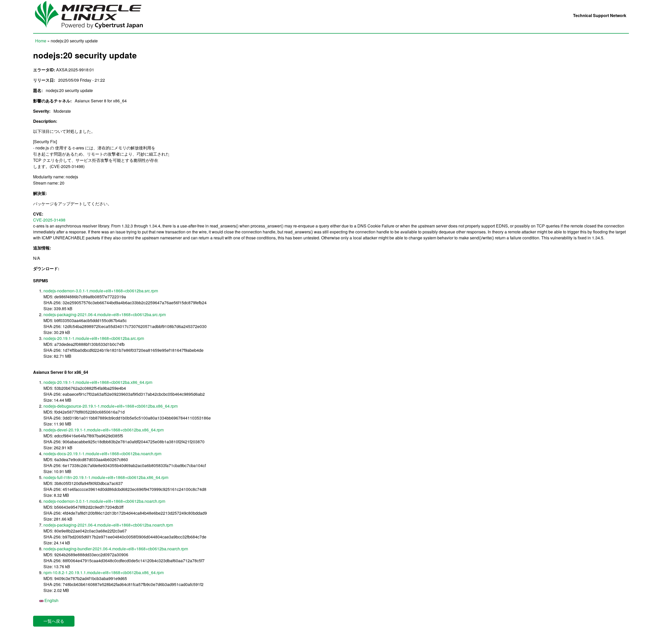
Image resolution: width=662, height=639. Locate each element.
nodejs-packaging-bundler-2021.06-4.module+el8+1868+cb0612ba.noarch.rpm (115, 549)
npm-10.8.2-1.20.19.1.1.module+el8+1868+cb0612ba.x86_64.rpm (103, 572)
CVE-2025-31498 (49, 220)
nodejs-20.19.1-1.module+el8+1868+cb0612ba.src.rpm (93, 338)
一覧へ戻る (53, 621)
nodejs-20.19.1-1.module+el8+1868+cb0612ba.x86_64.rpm (97, 382)
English (50, 600)
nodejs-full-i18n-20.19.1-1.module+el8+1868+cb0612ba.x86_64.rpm (105, 477)
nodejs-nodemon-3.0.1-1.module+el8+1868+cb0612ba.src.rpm (100, 291)
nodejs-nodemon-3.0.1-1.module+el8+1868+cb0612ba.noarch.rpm (104, 501)
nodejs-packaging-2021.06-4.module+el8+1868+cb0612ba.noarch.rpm (108, 525)
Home (40, 41)
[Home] (92, 30)
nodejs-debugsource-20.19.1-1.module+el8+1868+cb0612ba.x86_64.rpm (110, 406)
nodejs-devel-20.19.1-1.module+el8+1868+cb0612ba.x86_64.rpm (103, 430)
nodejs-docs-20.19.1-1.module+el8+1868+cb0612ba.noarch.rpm (102, 454)
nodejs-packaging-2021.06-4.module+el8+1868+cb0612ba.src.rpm (104, 314)
